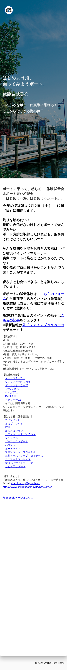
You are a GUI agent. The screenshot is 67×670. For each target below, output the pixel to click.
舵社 (7, 427)
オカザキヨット (14, 423)
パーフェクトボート (16, 441)
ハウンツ (10, 445)
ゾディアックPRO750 (17, 381)
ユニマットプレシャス (18, 459)
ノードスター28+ (15, 378)
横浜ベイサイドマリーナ (19, 462)
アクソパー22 (13, 399)
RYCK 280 (10, 396)
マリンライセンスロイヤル (20, 452)
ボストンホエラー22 (16, 385)
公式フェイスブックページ (43, 325)
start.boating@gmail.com (25, 483)
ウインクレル (12, 420)
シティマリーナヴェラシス (20, 434)
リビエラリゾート (15, 466)
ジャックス (11, 437)
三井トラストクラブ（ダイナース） (25, 455)
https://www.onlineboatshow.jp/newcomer (27, 487)
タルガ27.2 (11, 392)
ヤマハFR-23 (12, 389)
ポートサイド (12, 448)
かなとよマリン (14, 430)
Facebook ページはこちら (18, 497)
